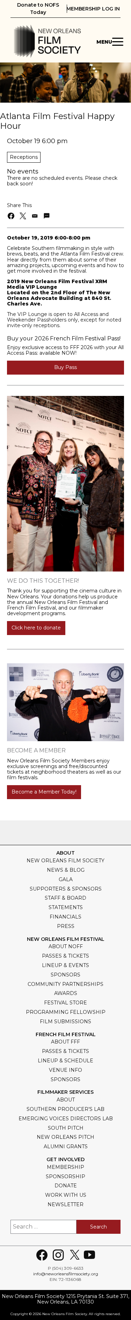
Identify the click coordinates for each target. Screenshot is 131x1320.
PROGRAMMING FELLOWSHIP (65, 1012)
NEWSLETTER (65, 1204)
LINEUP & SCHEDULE (65, 1060)
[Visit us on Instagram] (58, 1255)
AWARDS (65, 993)
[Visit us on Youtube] (89, 1255)
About (65, 853)
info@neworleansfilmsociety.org (65, 1273)
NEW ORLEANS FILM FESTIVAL (65, 939)
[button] (11, 216)
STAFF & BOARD (65, 898)
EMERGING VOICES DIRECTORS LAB (66, 1118)
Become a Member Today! (44, 792)
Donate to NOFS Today (38, 8)
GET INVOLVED (65, 1160)
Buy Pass (65, 367)
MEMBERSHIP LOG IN (93, 9)
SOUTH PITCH (65, 1128)
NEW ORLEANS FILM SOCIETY (65, 860)
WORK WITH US (65, 1195)
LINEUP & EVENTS (65, 965)
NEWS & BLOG (66, 870)
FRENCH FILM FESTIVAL (66, 1035)
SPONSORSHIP (65, 1176)
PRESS (65, 926)
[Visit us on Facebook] (42, 1255)
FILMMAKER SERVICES (65, 1092)
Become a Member (36, 750)
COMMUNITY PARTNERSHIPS (65, 984)
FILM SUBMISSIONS (65, 1021)
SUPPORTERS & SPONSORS (66, 889)
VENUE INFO (65, 1070)
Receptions (24, 157)
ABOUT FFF (65, 1042)
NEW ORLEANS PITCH (65, 1137)
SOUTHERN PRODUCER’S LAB (65, 1109)
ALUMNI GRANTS (66, 1146)
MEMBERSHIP (65, 1167)
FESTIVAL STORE (65, 1003)
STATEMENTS (66, 907)
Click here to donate (36, 628)
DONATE (65, 1185)
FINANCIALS (65, 917)
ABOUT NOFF (66, 946)
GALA (66, 879)
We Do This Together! (43, 580)
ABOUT (66, 1100)
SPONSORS (65, 975)
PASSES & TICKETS (65, 956)
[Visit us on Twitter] (74, 1255)
